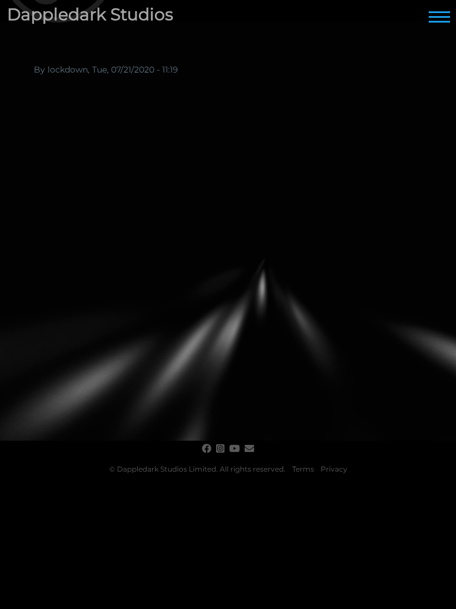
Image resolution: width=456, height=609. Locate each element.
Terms (303, 468)
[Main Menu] (439, 16)
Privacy (334, 468)
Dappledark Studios (90, 14)
